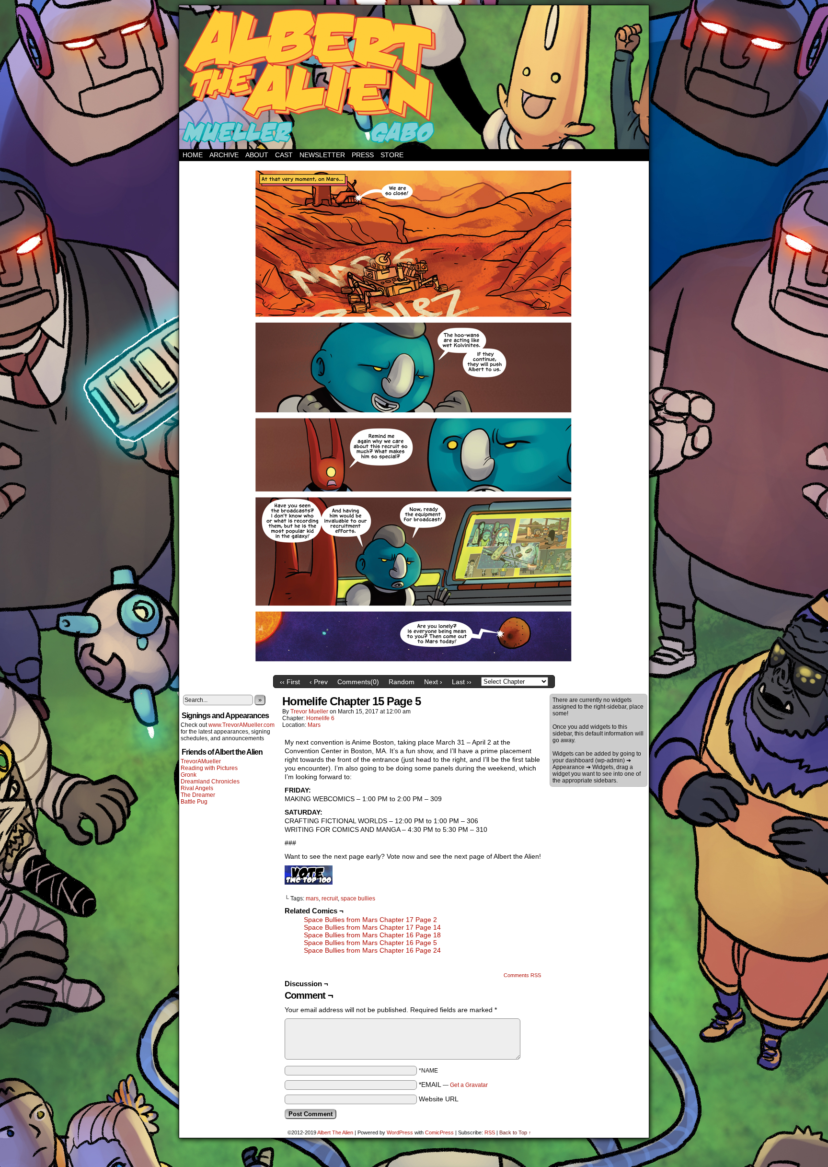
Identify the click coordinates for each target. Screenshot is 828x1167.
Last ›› (462, 682)
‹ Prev (319, 682)
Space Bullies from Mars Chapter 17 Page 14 (372, 927)
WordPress (400, 1132)
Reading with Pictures (209, 768)
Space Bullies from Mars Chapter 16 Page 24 (372, 950)
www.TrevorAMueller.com (241, 725)
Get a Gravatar (469, 1085)
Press (363, 155)
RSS (489, 1132)
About (256, 155)
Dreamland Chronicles (210, 781)
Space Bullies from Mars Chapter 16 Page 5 (370, 942)
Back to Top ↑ (515, 1132)
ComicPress (439, 1132)
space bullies (358, 898)
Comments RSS (522, 975)
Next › (433, 682)
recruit (330, 898)
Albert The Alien (335, 1132)
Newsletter (322, 155)
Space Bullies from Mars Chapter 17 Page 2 (370, 919)
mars (312, 898)
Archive (224, 155)
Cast (284, 155)
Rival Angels (197, 788)
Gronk (188, 774)
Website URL (439, 1099)
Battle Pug (194, 801)
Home (193, 155)
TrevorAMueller (201, 761)
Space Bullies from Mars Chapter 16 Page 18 (372, 935)
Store (391, 155)
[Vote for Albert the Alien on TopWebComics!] (309, 882)
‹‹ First (290, 682)
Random (401, 682)
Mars (314, 725)
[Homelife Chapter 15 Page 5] (414, 668)
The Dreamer (198, 795)
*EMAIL (453, 1084)
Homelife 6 (320, 718)
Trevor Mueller (309, 711)
